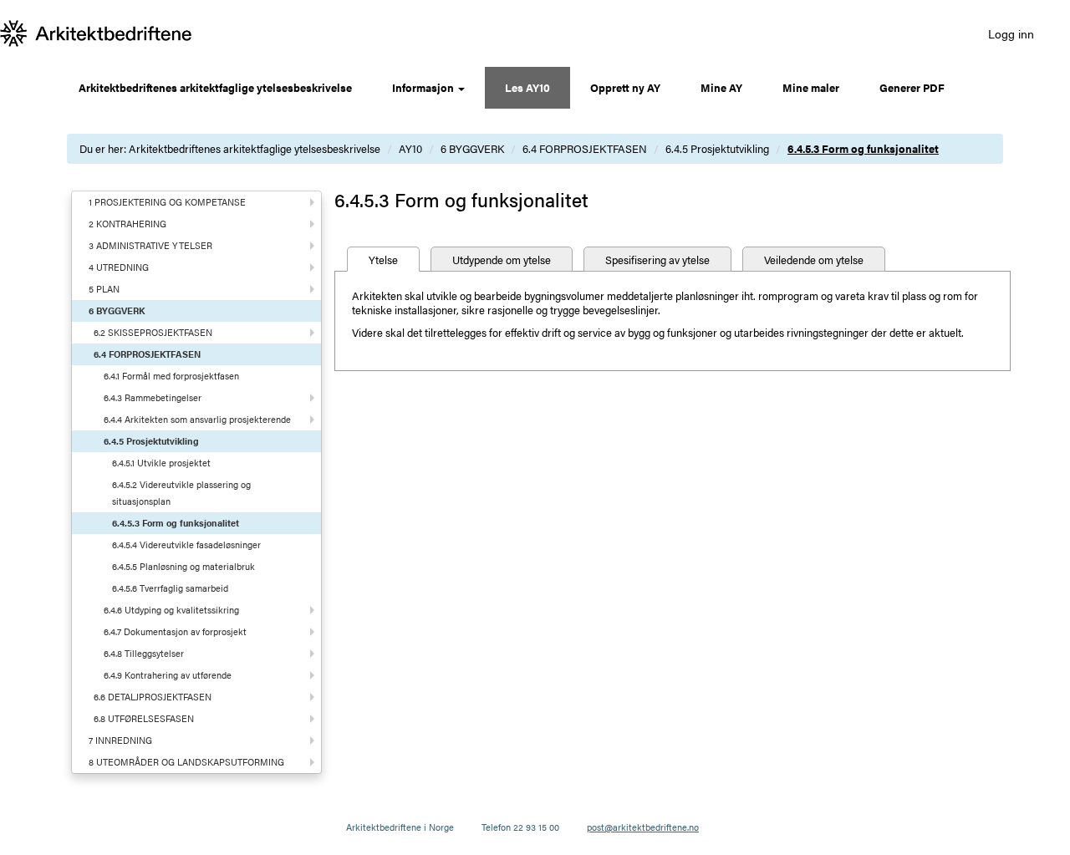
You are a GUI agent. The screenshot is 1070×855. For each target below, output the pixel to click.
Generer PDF (912, 87)
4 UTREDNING (119, 267)
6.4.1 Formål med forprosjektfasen (171, 375)
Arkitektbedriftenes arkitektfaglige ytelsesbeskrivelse (215, 87)
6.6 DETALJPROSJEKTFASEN (152, 696)
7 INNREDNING (120, 740)
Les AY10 (527, 87)
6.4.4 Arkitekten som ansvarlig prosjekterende (197, 419)
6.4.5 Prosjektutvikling (717, 148)
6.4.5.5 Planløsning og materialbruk (183, 566)
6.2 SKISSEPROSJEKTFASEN (153, 332)
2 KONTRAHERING (127, 223)
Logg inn (1011, 33)
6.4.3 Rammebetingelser (152, 397)
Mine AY (721, 87)
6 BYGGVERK (472, 148)
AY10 (410, 148)
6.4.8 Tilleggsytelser (144, 653)
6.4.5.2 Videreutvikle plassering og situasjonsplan (181, 492)
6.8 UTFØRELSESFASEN (144, 718)
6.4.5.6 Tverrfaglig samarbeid (170, 588)
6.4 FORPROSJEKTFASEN (584, 148)
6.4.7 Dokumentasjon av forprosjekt (175, 631)
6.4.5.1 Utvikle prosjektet (161, 462)
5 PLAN (104, 288)
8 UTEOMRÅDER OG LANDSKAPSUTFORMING (186, 762)
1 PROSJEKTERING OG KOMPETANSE (167, 202)
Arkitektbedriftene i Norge (400, 827)
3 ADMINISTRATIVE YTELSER (150, 245)
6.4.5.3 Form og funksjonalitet (863, 148)
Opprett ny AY (625, 87)
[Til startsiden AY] (96, 33)
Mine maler (810, 87)
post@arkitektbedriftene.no (643, 827)
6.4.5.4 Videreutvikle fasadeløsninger (186, 544)
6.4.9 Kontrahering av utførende (168, 675)
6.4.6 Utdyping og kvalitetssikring (171, 609)
